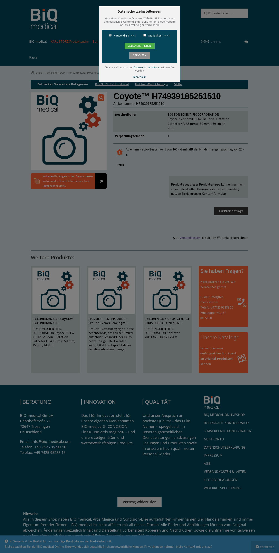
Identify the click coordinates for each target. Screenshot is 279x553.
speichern (139, 55)
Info (132, 35)
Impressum (139, 77)
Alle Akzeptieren (139, 46)
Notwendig (120, 35)
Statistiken (155, 35)
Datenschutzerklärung (147, 67)
